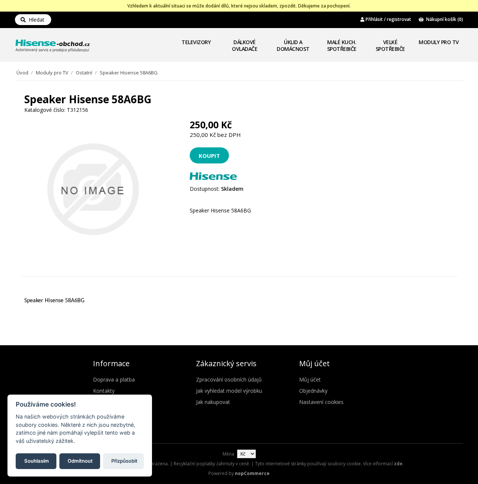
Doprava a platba (114, 379)
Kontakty (104, 390)
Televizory (196, 42)
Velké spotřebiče (390, 45)
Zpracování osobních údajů (229, 379)
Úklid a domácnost (293, 45)
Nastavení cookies (321, 401)
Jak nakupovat (213, 401)
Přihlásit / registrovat (387, 19)
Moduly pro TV (439, 42)
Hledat (35, 19)
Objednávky (313, 390)
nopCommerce (252, 473)
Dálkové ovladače (244, 45)
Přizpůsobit (124, 460)
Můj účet (310, 379)
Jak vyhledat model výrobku (229, 390)
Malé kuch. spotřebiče (342, 45)
